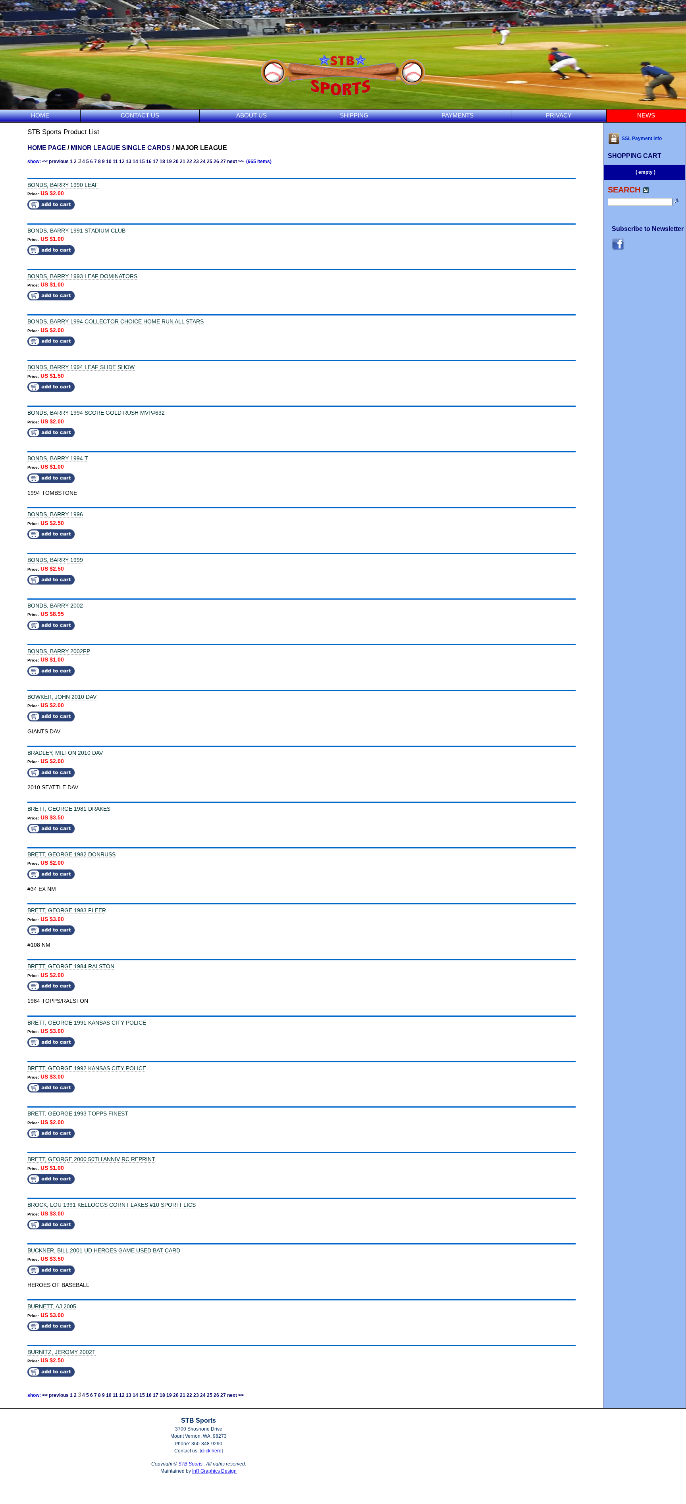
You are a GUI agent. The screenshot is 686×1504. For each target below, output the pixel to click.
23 (196, 161)
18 (162, 161)
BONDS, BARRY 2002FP (58, 651)
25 (209, 161)
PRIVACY (559, 115)
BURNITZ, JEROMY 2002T (61, 1352)
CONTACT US (140, 115)
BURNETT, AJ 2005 (51, 1306)
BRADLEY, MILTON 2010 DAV (65, 753)
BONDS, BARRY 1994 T (57, 458)
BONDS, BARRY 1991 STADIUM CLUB (76, 230)
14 (135, 161)
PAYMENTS (457, 115)
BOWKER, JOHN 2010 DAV (61, 697)
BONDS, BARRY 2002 (55, 605)
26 (216, 161)
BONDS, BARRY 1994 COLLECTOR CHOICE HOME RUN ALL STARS (115, 321)
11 (115, 161)
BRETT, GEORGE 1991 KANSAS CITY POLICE (86, 1022)
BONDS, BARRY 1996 (55, 514)
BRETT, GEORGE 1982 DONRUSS (71, 854)
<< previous (55, 161)
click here (211, 1451)
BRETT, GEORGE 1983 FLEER (66, 910)
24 (203, 161)
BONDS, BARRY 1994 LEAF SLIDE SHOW (81, 367)
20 (176, 161)
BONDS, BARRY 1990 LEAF (62, 185)
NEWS (646, 115)
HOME (40, 115)
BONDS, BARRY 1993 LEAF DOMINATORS (82, 276)
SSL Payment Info (642, 138)
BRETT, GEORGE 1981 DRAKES (68, 809)
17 (155, 161)
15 (142, 161)
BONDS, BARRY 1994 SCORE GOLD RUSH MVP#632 (96, 413)
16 (149, 161)
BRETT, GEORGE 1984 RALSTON (70, 966)
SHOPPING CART (634, 155)
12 (122, 161)
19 (169, 161)
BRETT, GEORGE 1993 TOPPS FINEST (77, 1113)
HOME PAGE (46, 147)
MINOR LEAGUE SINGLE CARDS (121, 147)
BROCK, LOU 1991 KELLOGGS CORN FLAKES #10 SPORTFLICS (111, 1205)
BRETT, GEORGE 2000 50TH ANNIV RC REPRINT (91, 1159)
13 (128, 161)
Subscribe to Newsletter (648, 228)
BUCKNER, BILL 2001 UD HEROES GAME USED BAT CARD (103, 1250)
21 (182, 161)
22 (189, 161)
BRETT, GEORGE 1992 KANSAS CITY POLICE (86, 1068)
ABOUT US (251, 115)
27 (223, 161)
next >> (235, 161)
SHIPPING (354, 115)
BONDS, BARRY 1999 (55, 560)
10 (109, 161)
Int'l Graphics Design (214, 1471)
